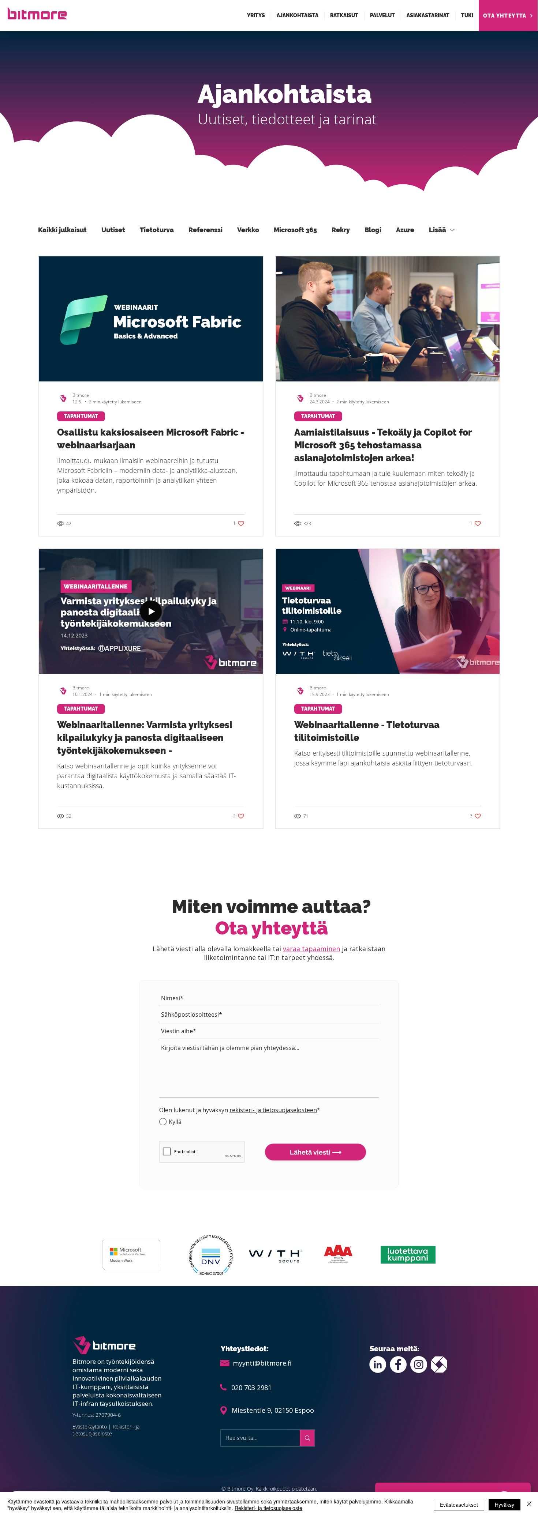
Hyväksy (504, 1504)
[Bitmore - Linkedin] (377, 1364)
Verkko (248, 230)
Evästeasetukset (459, 1504)
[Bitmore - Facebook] (398, 1364)
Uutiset (113, 230)
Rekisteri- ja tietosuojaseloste (105, 1430)
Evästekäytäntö (89, 1426)
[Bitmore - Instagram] (418, 1364)
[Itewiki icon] (439, 1364)
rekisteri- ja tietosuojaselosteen (273, 1110)
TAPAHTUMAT (81, 416)
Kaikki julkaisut (62, 230)
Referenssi (205, 230)
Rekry (341, 230)
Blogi (373, 230)
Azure (405, 230)
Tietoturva (157, 230)
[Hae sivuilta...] (307, 1438)
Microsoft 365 (295, 230)
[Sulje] (529, 1504)
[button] (256, 15)
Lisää (437, 230)
